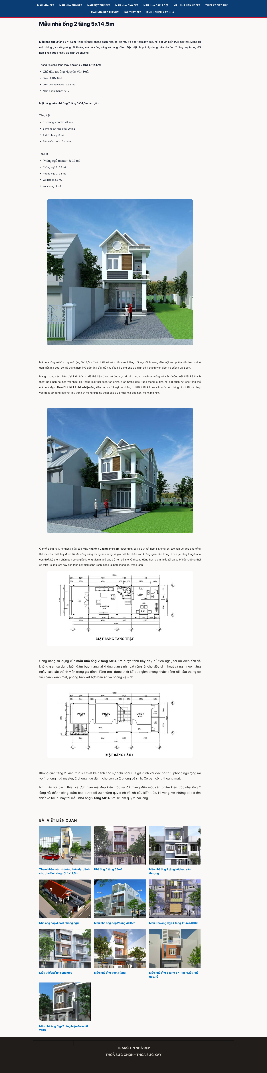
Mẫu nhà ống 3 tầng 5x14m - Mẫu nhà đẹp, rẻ (174, 974)
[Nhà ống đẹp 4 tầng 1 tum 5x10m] (175, 898)
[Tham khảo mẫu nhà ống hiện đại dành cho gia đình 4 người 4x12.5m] (65, 845)
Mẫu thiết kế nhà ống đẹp (55, 972)
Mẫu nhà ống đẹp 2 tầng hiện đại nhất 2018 (63, 1028)
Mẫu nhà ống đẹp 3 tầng (110, 972)
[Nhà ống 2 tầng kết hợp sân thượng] (175, 845)
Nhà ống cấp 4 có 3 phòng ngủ (59, 923)
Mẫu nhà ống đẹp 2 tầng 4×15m (114, 923)
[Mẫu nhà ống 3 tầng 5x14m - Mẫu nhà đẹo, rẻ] (175, 948)
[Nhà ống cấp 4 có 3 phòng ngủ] (65, 898)
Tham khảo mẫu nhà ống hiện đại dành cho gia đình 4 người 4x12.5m (64, 871)
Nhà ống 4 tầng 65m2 (108, 869)
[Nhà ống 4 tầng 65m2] (120, 845)
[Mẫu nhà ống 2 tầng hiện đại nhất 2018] (65, 1001)
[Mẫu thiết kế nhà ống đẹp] (65, 948)
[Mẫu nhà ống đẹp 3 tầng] (120, 948)
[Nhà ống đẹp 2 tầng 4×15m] (120, 898)
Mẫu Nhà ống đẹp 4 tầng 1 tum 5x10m (174, 923)
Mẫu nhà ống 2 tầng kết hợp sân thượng (170, 871)
